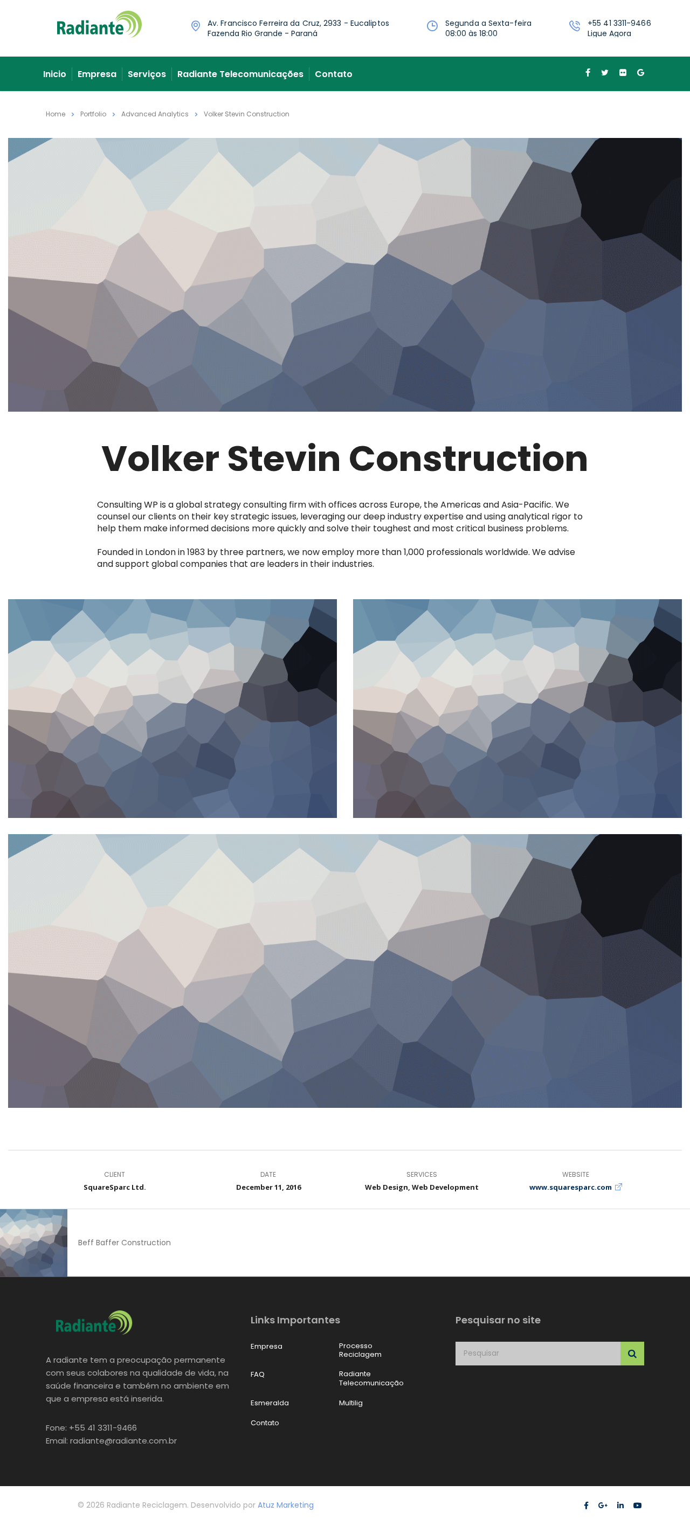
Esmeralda (270, 1403)
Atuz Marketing (286, 1505)
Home (55, 114)
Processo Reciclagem (360, 1350)
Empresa (97, 74)
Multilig (351, 1403)
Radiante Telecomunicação (371, 1379)
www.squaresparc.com (570, 1187)
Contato (334, 74)
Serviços (147, 74)
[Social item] (587, 74)
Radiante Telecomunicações (240, 74)
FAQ (258, 1374)
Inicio (54, 74)
